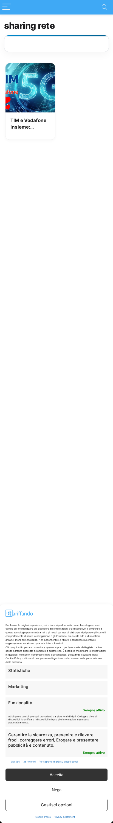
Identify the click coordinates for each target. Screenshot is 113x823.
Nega (56, 789)
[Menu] (6, 7)
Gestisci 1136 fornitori (23, 761)
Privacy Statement (64, 816)
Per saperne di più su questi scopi (58, 761)
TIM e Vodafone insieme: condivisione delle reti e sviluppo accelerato (28, 124)
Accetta (56, 774)
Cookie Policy (43, 816)
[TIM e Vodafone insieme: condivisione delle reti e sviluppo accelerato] (30, 67)
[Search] (104, 7)
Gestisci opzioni (56, 804)
